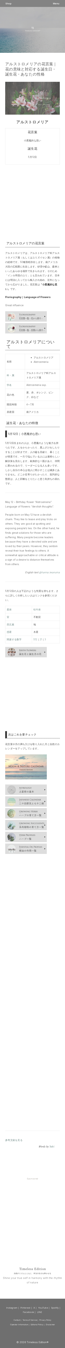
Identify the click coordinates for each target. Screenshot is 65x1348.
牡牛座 (37, 609)
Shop (8, 3)
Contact (17, 1320)
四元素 (10, 624)
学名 (9, 384)
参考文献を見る (14, 1140)
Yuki (51, 1146)
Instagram (12, 1307)
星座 (9, 609)
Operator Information (19, 1325)
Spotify (55, 1307)
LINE (39, 1312)
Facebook (28, 1312)
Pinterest (25, 1307)
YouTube (43, 1307)
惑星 (9, 631)
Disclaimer (50, 1325)
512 (35, 639)
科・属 (10, 375)
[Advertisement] (32, 202)
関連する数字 (14, 639)
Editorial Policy (37, 1325)
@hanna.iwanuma (49, 572)
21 (41, 639)
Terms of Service (30, 1320)
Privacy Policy (45, 1320)
